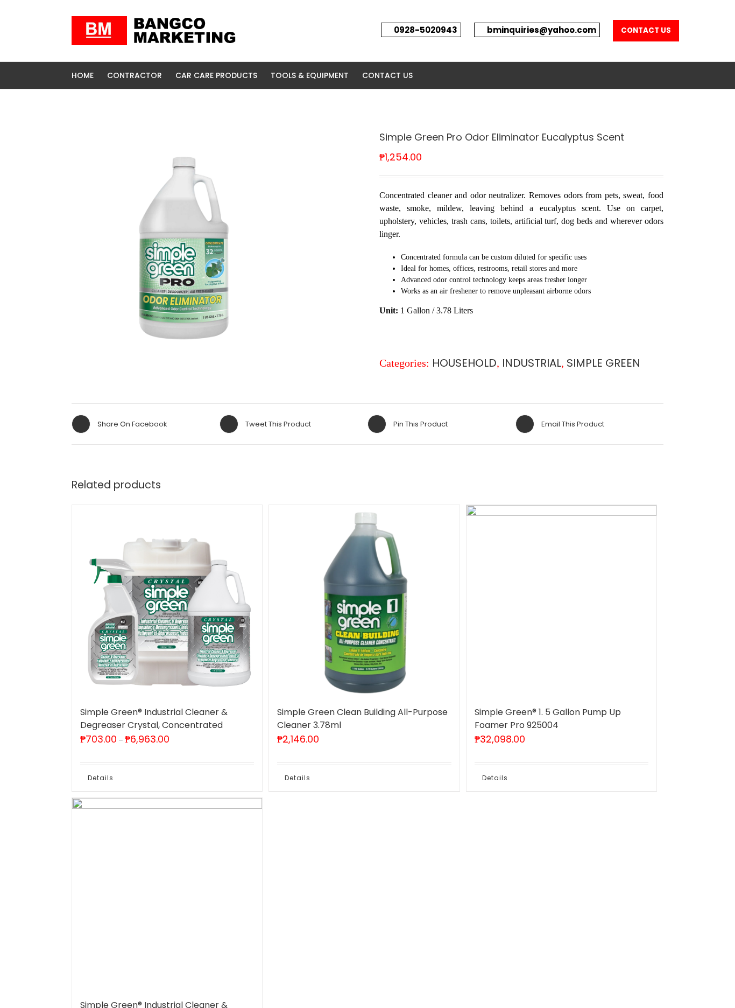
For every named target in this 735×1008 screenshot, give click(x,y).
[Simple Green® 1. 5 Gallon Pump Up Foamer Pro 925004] (561, 600)
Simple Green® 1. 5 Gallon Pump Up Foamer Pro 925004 (548, 718)
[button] (429, 75)
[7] (185, 239)
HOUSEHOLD (464, 362)
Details (101, 777)
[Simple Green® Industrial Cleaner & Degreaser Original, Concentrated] (167, 893)
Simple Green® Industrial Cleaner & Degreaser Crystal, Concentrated (154, 718)
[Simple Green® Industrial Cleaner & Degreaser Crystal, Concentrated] (167, 600)
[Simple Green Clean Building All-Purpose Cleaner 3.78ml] (364, 600)
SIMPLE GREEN (603, 362)
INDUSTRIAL (531, 362)
